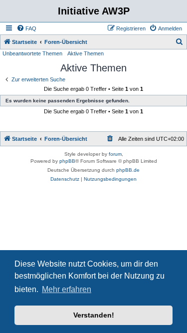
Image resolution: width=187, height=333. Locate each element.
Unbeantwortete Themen (32, 53)
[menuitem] (26, 28)
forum (115, 154)
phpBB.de (128, 170)
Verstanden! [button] (93, 315)
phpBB (67, 161)
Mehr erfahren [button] (66, 289)
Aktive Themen (85, 53)
